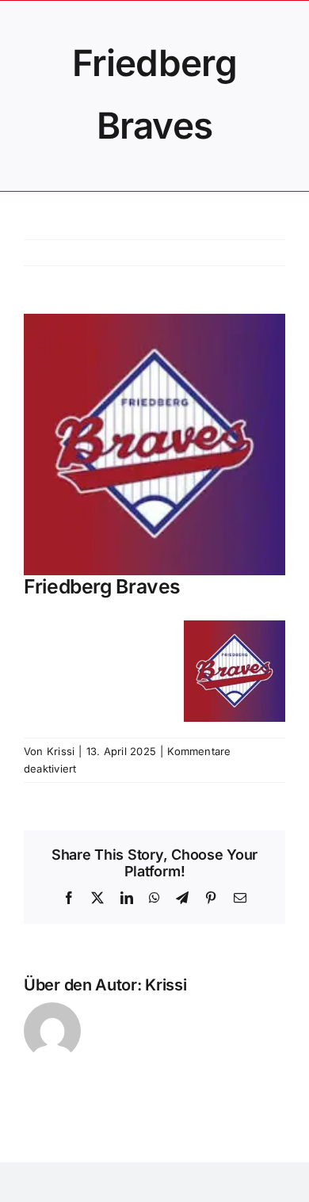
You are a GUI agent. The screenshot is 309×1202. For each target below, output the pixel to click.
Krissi (60, 751)
